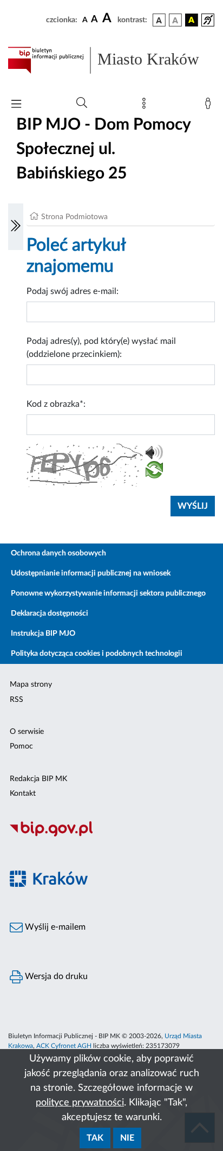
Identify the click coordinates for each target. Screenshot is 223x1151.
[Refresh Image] (154, 472)
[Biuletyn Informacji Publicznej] (111, 835)
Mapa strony (31, 684)
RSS (16, 700)
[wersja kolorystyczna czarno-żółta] (192, 20)
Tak (95, 1138)
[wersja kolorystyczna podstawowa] (159, 20)
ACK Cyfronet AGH (63, 1046)
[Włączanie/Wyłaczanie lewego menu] (15, 226)
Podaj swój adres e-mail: (73, 291)
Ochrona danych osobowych (58, 553)
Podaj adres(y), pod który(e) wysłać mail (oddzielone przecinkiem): (101, 348)
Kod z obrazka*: (56, 404)
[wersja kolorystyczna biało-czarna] (175, 20)
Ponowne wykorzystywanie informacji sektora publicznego (108, 593)
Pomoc (21, 746)
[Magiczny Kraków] (111, 884)
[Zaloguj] (210, 106)
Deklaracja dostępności (49, 613)
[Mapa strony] (146, 106)
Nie (127, 1138)
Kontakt (23, 793)
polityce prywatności (80, 1103)
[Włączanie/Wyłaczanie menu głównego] (16, 105)
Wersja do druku (55, 976)
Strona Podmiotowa (74, 217)
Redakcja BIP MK (38, 779)
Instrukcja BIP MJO (43, 633)
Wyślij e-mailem (54, 927)
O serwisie (27, 732)
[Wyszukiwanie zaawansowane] (81, 103)
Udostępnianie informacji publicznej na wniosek (90, 573)
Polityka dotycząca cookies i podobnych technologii (96, 653)
